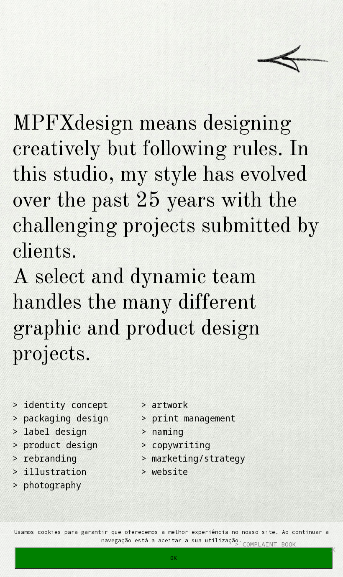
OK (173, 558)
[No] (332, 549)
